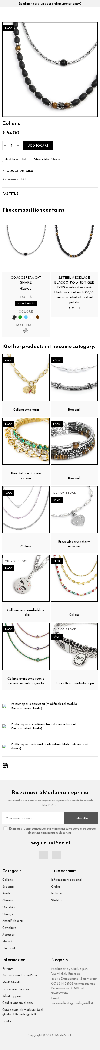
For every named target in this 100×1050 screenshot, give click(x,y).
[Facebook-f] (43, 855)
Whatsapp (75, 159)
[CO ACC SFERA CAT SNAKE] (26, 248)
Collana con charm (26, 409)
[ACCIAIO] (26, 330)
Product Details (17, 170)
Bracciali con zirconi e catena (26, 475)
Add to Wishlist (16, 159)
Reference (10, 179)
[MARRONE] (37, 317)
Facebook (64, 159)
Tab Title (10, 193)
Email (69, 159)
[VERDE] (20, 317)
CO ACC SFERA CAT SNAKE (26, 280)
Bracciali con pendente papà (74, 683)
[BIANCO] (31, 317)
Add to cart (38, 145)
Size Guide (41, 159)
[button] (93, 69)
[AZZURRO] (26, 317)
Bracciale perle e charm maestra (74, 544)
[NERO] (14, 317)
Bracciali (74, 409)
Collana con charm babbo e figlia (26, 612)
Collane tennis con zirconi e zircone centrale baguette (25, 681)
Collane (25, 546)
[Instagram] (56, 855)
